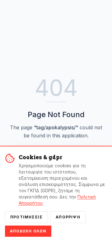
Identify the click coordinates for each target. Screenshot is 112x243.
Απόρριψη (68, 217)
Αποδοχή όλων (28, 231)
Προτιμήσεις (26, 217)
